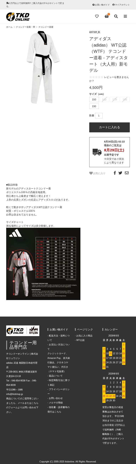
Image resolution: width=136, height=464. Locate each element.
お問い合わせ (56, 398)
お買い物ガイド (102, 5)
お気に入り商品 (84, 335)
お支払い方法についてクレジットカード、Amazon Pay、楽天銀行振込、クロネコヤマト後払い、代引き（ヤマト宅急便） (58, 358)
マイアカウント (122, 5)
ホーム (9, 27)
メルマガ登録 (56, 402)
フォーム (13, 407)
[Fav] (97, 16)
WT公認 (80, 340)
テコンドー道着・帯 (25, 27)
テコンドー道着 (45, 27)
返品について (56, 376)
